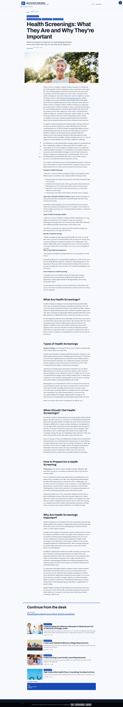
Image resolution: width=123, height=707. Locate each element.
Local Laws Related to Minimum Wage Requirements (66, 643)
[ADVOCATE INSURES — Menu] (120, 2)
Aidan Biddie (99, 4)
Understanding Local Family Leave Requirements (65, 658)
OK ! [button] (72, 704)
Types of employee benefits (32, 687)
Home (93, 4)
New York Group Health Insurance (70, 98)
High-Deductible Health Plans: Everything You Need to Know (69, 672)
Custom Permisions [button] (80, 704)
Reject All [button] (89, 704)
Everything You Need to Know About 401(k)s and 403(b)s (51, 614)
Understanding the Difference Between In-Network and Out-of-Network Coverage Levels (69, 627)
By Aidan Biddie (30, 48)
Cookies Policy (67, 704)
